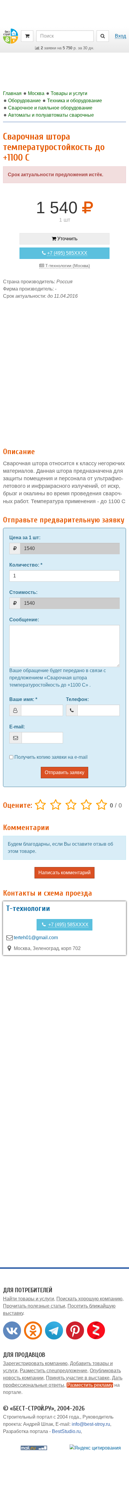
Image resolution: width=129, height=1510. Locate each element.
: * (25, 564)
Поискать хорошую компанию (89, 1298)
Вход (120, 35)
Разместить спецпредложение (53, 1370)
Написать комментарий (64, 872)
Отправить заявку (64, 772)
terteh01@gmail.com (36, 937)
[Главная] (10, 35)
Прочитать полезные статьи (34, 1306)
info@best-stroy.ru (91, 1424)
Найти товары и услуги (28, 1298)
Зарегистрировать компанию (35, 1363)
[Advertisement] (64, 370)
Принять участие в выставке (78, 1377)
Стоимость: (23, 592)
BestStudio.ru (66, 1431)
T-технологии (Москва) (67, 265)
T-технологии (28, 908)
